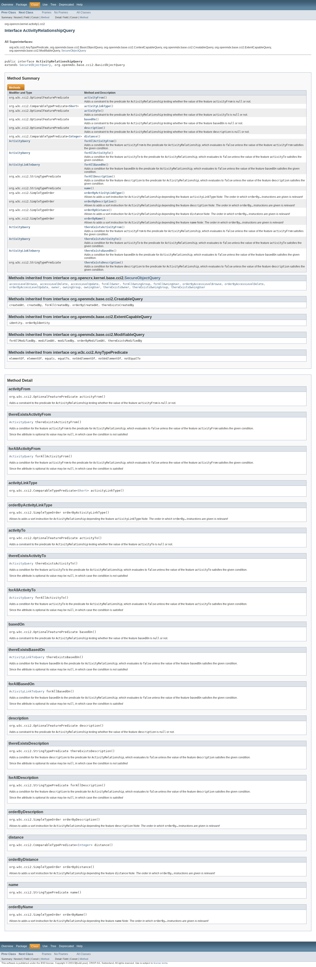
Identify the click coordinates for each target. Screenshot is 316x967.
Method (45, 17)
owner (55, 287)
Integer (74, 136)
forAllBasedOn (94, 164)
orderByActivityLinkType (102, 193)
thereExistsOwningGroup (150, 287)
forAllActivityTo (97, 153)
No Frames (61, 12)
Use (45, 4)
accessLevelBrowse (23, 284)
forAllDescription (98, 176)
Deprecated (66, 4)
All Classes (84, 12)
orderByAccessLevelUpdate (28, 287)
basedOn (90, 119)
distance (90, 136)
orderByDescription (98, 201)
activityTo (92, 110)
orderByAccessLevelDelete (244, 284)
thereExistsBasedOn (98, 250)
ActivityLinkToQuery (24, 164)
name (87, 188)
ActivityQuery (19, 141)
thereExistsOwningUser (188, 287)
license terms (160, 963)
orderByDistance (96, 210)
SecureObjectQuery (73, 50)
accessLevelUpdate (84, 284)
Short (73, 106)
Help (80, 4)
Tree (53, 4)
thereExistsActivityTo (101, 239)
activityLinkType (97, 106)
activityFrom (94, 97)
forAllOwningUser (166, 284)
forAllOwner (110, 284)
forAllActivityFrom (98, 141)
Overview (7, 4)
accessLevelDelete (54, 284)
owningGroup (72, 287)
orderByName (93, 218)
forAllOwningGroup (136, 284)
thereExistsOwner (116, 287)
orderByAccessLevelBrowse (202, 284)
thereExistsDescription (102, 262)
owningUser (92, 287)
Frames (46, 12)
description (93, 128)
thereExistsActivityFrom (102, 227)
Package (21, 4)
